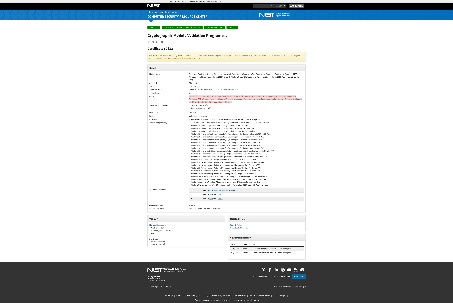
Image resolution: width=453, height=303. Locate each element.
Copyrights (206, 295)
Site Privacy (169, 295)
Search (232, 28)
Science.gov (238, 300)
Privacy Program (193, 295)
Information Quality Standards (205, 300)
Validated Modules (214, 28)
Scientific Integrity (280, 295)
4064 (216, 190)
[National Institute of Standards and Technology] (166, 269)
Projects (153, 28)
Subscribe (299, 276)
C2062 (220, 194)
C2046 (222, 190)
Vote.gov (256, 300)
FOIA (250, 295)
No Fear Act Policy (240, 295)
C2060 (232, 190)
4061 (211, 190)
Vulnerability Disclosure (221, 295)
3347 (211, 198)
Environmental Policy (262, 295)
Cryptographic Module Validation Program (182, 28)
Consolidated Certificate (239, 228)
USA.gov (247, 300)
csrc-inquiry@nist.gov (297, 287)
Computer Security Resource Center (177, 16)
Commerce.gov (225, 300)
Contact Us (151, 287)
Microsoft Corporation (158, 225)
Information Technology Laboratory (163, 12)
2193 (211, 194)
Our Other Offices (164, 287)
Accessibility (180, 295)
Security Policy (236, 225)
